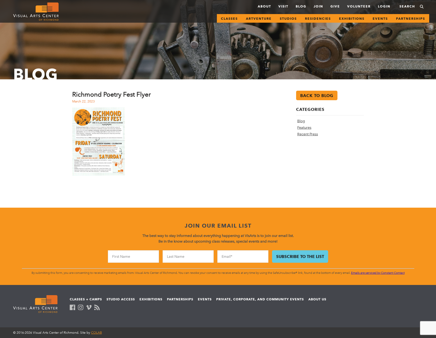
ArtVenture (259, 18)
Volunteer (359, 6)
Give (335, 6)
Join (318, 6)
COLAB (96, 333)
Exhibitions (351, 18)
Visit (283, 6)
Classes (229, 18)
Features (304, 127)
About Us (317, 299)
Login (384, 6)
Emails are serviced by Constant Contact (378, 273)
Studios (288, 18)
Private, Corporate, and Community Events (260, 299)
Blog (301, 6)
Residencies (318, 18)
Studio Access (121, 299)
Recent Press (307, 134)
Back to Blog (316, 95)
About (264, 6)
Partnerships (410, 18)
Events (380, 18)
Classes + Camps (86, 299)
